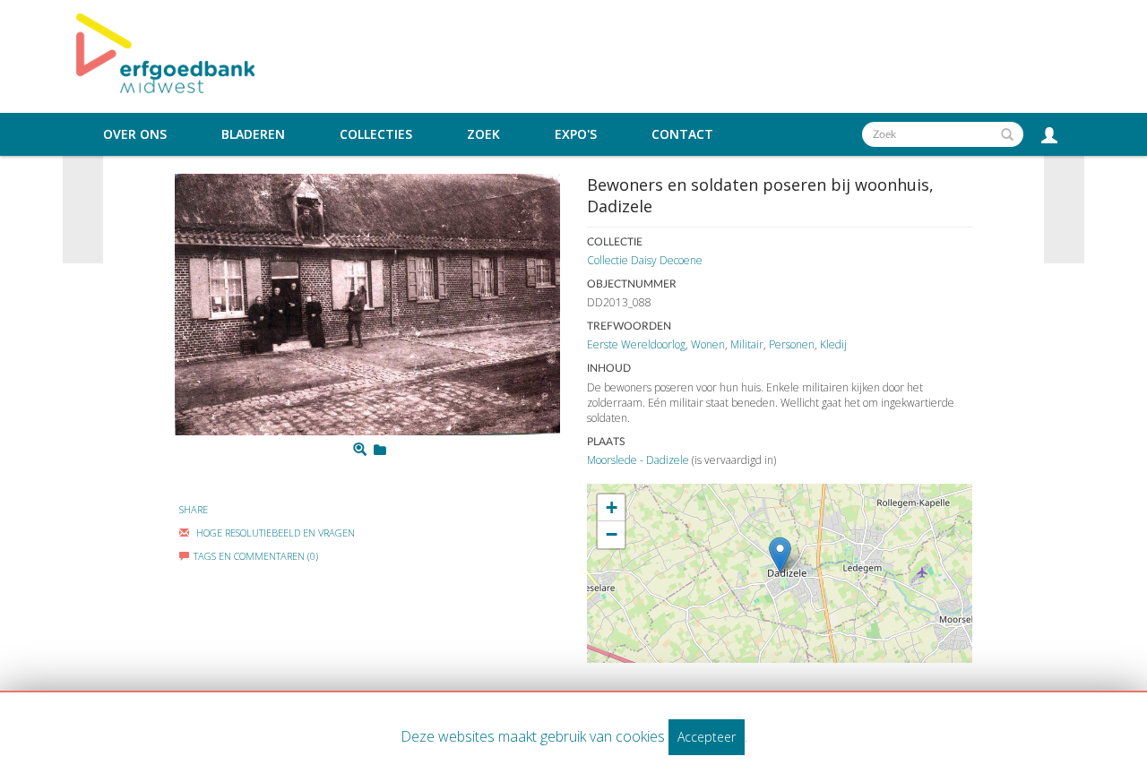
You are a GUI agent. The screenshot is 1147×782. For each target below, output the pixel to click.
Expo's (576, 134)
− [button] (611, 534)
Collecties (376, 134)
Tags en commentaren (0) (256, 556)
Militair (746, 344)
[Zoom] (360, 450)
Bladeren (253, 134)
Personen (792, 344)
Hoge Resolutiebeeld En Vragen (274, 532)
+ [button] (611, 507)
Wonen (708, 344)
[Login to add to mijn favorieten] (380, 450)
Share (193, 509)
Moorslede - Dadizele (638, 460)
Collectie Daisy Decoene (645, 260)
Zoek (483, 134)
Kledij (833, 344)
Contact (682, 134)
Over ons (135, 134)
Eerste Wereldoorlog (636, 344)
